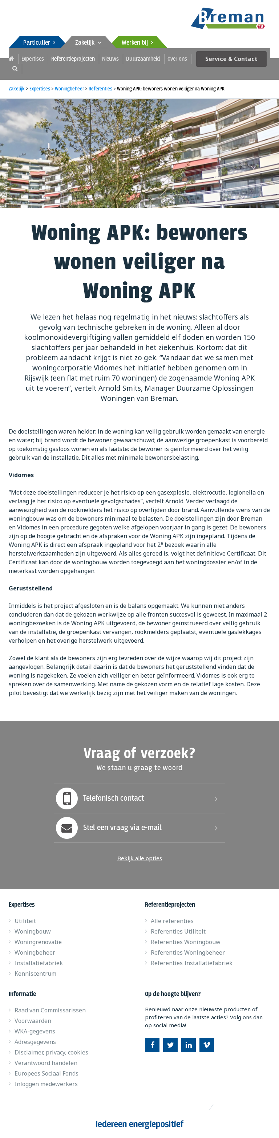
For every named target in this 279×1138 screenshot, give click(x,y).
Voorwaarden (33, 1021)
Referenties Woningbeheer (188, 952)
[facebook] (152, 1045)
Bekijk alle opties (139, 858)
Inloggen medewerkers (46, 1084)
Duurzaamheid (143, 59)
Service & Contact (231, 59)
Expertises (32, 59)
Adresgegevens (35, 1042)
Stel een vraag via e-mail (122, 828)
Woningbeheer (35, 952)
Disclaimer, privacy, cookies (51, 1052)
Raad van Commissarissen (50, 1010)
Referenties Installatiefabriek (191, 963)
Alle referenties (172, 921)
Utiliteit (25, 921)
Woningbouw (33, 931)
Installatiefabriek (39, 963)
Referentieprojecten (73, 59)
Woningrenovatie (38, 942)
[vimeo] (206, 1045)
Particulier (38, 43)
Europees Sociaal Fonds (46, 1073)
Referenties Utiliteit (178, 931)
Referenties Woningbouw (186, 942)
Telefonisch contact (113, 798)
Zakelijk (86, 43)
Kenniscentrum (35, 974)
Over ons (177, 59)
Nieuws (110, 59)
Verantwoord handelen (46, 1063)
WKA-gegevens (35, 1031)
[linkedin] (188, 1045)
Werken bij (136, 43)
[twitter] (170, 1045)
